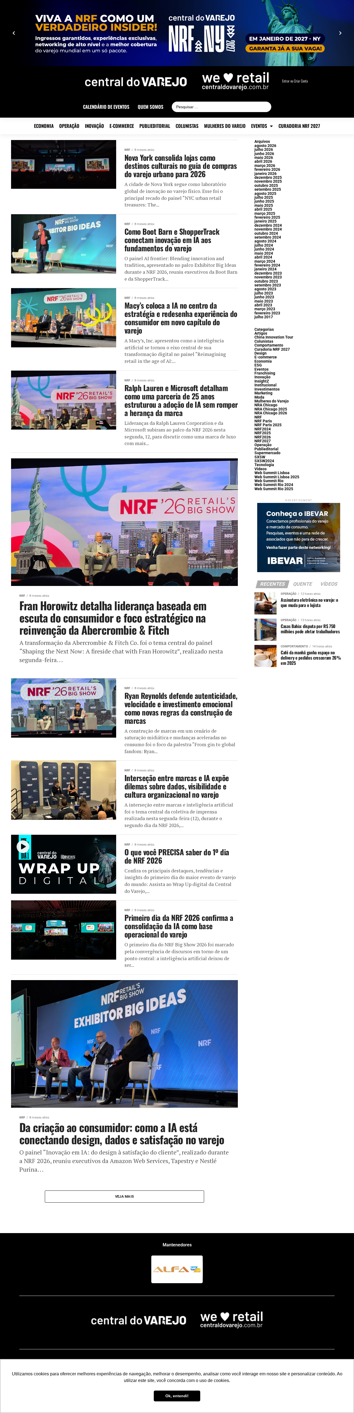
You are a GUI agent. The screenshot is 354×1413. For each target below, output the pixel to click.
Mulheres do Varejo (225, 126)
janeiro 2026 (265, 173)
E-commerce (122, 126)
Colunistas (187, 126)
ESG (258, 365)
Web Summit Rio (268, 481)
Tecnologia (264, 465)
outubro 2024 (266, 233)
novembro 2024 (268, 229)
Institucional (265, 385)
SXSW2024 (264, 461)
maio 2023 (263, 301)
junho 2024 (264, 249)
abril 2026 (263, 161)
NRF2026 (262, 437)
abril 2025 (263, 209)
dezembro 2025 (268, 177)
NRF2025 (262, 433)
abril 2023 (263, 305)
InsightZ (261, 381)
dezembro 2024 (268, 225)
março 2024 (264, 261)
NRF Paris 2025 (268, 425)
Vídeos (260, 469)
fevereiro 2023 (267, 313)
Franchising (264, 373)
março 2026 (264, 165)
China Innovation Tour (273, 337)
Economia (44, 126)
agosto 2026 (265, 145)
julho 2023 (263, 293)
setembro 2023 (267, 285)
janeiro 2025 (265, 221)
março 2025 (264, 213)
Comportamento (268, 345)
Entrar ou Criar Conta (295, 81)
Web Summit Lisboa (272, 473)
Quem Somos (150, 107)
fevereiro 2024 (267, 265)
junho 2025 (264, 201)
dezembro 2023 (268, 273)
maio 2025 (263, 205)
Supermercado (267, 453)
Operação (69, 126)
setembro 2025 (267, 189)
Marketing (263, 393)
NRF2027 (262, 441)
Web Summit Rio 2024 (273, 484)
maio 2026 (263, 157)
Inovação (94, 126)
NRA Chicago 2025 (270, 409)
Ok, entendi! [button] (177, 1396)
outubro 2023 (266, 281)
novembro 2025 (268, 181)
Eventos (259, 126)
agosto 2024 (265, 241)
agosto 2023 (265, 289)
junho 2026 (264, 153)
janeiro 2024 (265, 269)
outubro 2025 (266, 185)
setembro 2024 (267, 237)
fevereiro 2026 (267, 169)
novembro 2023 (268, 277)
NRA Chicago (265, 405)
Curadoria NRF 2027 (299, 126)
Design (260, 353)
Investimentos (267, 389)
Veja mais (124, 1196)
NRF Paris (263, 421)
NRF (258, 417)
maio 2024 (263, 253)
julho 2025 (263, 197)
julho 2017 (263, 317)
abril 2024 (263, 257)
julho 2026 (263, 149)
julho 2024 (263, 245)
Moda (259, 397)
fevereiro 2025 (267, 217)
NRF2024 (262, 429)
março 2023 (264, 309)
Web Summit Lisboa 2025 (276, 477)
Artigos (260, 333)
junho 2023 (264, 297)
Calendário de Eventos (106, 107)
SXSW (259, 457)
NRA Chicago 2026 (270, 413)
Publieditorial (154, 126)
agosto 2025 (265, 193)
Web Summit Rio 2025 (273, 489)
